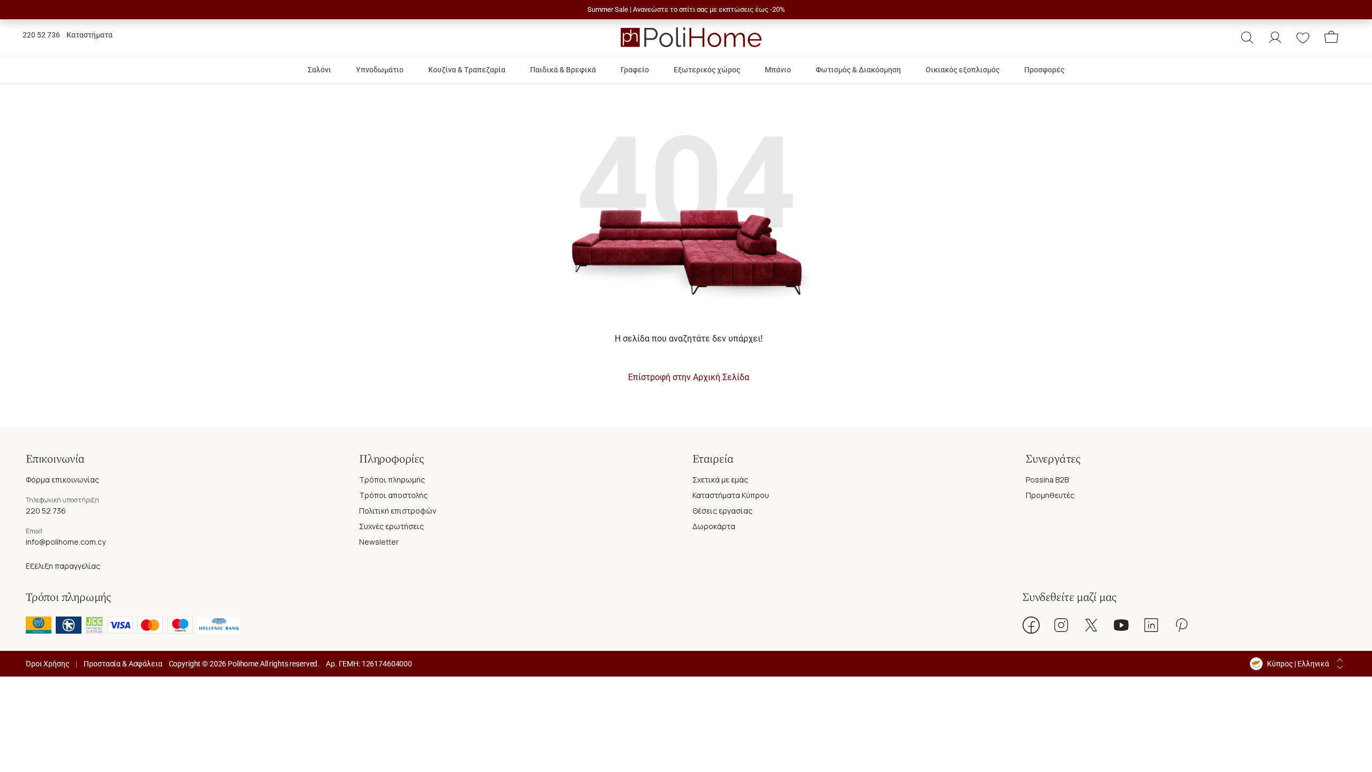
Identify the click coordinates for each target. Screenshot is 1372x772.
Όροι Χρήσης (47, 663)
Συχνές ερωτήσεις (391, 526)
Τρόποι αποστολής (393, 495)
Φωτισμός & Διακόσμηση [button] (858, 69)
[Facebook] (1031, 625)
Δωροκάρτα (713, 526)
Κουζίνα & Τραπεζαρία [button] (466, 69)
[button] (1247, 37)
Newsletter (379, 542)
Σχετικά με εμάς (720, 479)
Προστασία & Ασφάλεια (123, 663)
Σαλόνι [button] (319, 69)
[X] (1091, 625)
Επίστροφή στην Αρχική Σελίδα (688, 377)
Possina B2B (1047, 479)
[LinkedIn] (1151, 625)
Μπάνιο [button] (778, 69)
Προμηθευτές (1050, 495)
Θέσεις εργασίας (722, 511)
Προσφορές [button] (1044, 69)
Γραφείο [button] (635, 69)
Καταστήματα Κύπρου (730, 495)
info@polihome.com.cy (66, 542)
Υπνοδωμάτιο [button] (380, 69)
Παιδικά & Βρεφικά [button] (563, 69)
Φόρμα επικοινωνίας (62, 479)
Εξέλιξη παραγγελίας (63, 566)
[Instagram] (1061, 625)
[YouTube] (1121, 625)
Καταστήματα (89, 35)
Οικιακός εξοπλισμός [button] (963, 69)
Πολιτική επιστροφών (397, 511)
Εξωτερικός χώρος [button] (707, 69)
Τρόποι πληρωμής (392, 479)
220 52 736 (41, 35)
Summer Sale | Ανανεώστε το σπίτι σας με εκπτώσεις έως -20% (686, 9)
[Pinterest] (1181, 625)
